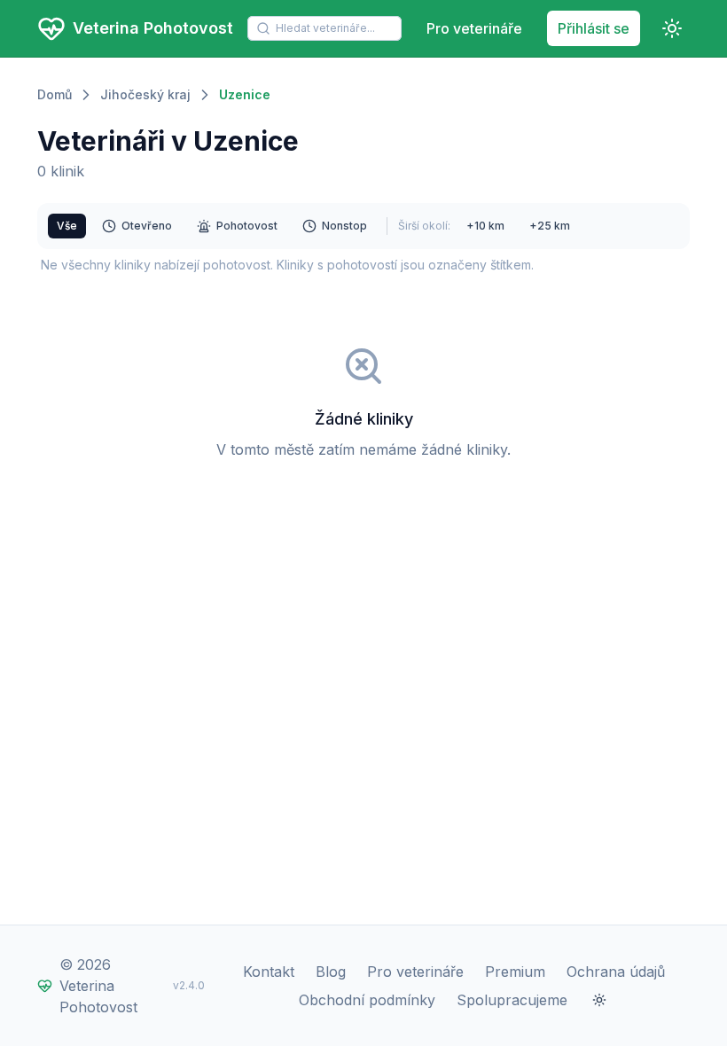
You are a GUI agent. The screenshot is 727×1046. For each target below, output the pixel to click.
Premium (515, 971)
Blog (331, 971)
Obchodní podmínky (367, 1000)
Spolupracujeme (512, 1000)
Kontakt (268, 971)
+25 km (549, 225)
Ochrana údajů (616, 971)
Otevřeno (146, 225)
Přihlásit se (593, 28)
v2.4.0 (189, 985)
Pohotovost (247, 225)
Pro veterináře (474, 28)
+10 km (485, 225)
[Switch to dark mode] (672, 28)
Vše (67, 225)
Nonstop (344, 225)
